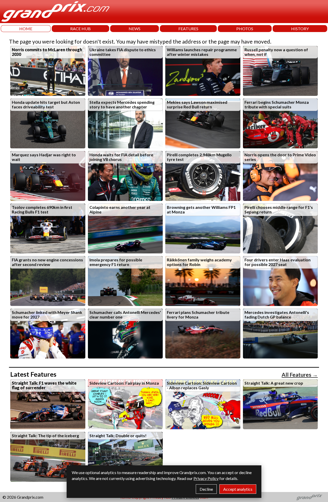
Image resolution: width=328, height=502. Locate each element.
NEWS (134, 28)
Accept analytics (237, 489)
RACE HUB (80, 28)
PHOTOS (244, 28)
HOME (25, 28)
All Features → (300, 374)
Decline (206, 489)
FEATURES (188, 28)
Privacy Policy (206, 478)
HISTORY (300, 28)
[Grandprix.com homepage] (309, 497)
